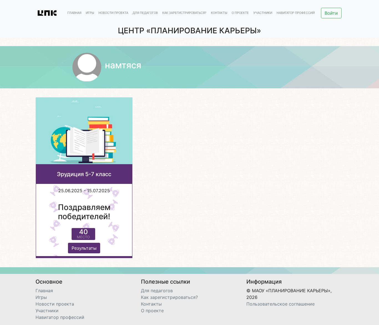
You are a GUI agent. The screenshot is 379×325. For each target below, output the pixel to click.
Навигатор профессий (296, 13)
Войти (331, 13)
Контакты (219, 13)
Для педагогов (145, 13)
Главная (74, 13)
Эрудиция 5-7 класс (84, 174)
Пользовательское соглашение (280, 304)
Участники (262, 13)
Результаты (84, 248)
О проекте (240, 13)
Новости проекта (113, 13)
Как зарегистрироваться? (184, 13)
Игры (90, 13)
